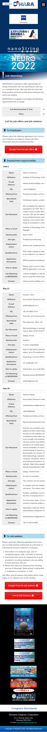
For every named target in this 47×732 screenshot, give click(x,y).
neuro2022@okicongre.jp (27, 722)
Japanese (8, 4)
